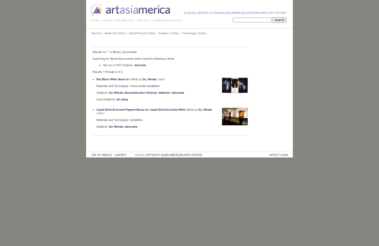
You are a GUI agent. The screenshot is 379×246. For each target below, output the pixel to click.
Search (96, 33)
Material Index (115, 33)
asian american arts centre (181, 155)
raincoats (140, 65)
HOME (95, 20)
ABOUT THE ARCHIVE (118, 20)
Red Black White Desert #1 (113, 79)
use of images (101, 155)
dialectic (164, 92)
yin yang (122, 99)
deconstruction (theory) (141, 92)
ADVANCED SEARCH (168, 20)
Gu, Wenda (149, 79)
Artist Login (278, 155)
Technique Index (194, 33)
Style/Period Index (142, 33)
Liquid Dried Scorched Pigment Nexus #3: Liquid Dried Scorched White (141, 109)
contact (120, 155)
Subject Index (169, 33)
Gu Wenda (116, 92)
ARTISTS (143, 20)
